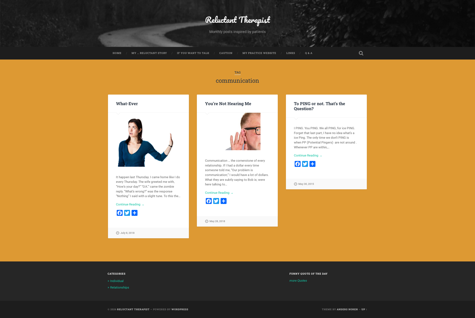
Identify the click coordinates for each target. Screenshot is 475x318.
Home (117, 53)
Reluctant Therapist (237, 19)
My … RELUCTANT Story (149, 53)
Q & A (308, 53)
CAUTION (225, 53)
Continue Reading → (130, 204)
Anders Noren (347, 309)
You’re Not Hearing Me (228, 103)
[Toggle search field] (361, 53)
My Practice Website (259, 53)
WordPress (179, 309)
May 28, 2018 (217, 221)
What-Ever (127, 103)
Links (290, 53)
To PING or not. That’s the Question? (319, 106)
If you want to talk (193, 53)
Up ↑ (364, 309)
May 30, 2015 (306, 184)
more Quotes (298, 280)
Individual (117, 281)
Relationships (119, 287)
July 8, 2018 (127, 233)
